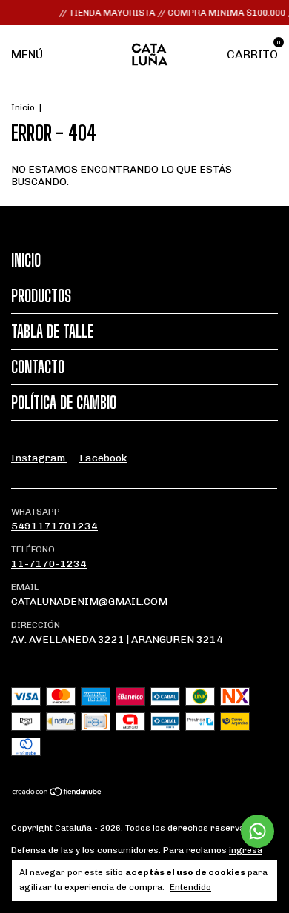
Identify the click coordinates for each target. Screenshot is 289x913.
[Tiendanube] (57, 793)
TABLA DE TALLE (52, 331)
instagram (39, 458)
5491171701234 (54, 526)
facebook (103, 458)
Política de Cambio (63, 402)
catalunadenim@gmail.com (89, 601)
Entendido (190, 887)
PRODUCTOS (41, 296)
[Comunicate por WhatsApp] (257, 831)
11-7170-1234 (49, 564)
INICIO (26, 260)
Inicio (23, 107)
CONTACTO (37, 367)
